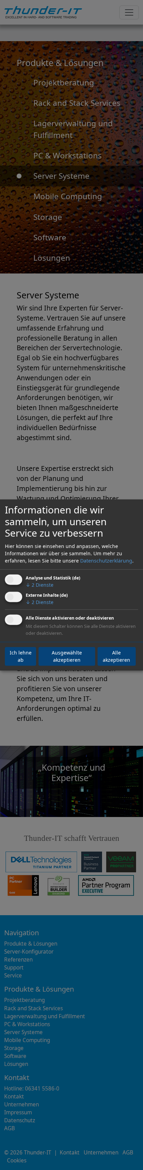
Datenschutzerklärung (106, 560)
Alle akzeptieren (116, 656)
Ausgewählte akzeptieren (67, 656)
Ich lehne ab (21, 656)
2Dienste (39, 585)
